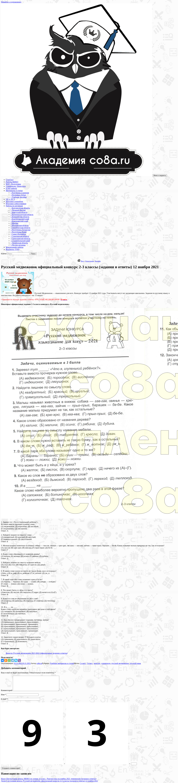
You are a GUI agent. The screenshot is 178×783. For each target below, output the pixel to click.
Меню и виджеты (160, 175)
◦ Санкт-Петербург (18, 234)
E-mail (4, 699)
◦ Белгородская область (20, 208)
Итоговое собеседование (16, 204)
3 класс (90, 663)
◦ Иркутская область (19, 212)
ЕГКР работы (11, 188)
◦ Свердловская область (20, 238)
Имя (3, 695)
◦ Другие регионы (18, 245)
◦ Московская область (19, 225)
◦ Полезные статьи (18, 195)
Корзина (98, 261)
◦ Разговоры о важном (20, 193)
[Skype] (16, 660)
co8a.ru (39, 663)
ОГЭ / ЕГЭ (10, 199)
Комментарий (6, 690)
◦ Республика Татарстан (20, 230)
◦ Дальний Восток (18, 210)
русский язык (135, 663)
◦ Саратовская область (20, 236)
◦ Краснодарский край (20, 219)
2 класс (83, 663)
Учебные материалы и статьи (62, 663)
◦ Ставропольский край (20, 241)
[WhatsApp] (9, 660)
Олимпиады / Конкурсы (16, 186)
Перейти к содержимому (11, 2)
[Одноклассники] (5, 660)
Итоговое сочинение (14, 201)
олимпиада (105, 663)
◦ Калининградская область (22, 215)
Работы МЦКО (12, 182)
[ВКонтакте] (2, 660)
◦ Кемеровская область (20, 217)
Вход (82, 261)
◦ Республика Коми (19, 232)
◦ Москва (14, 223)
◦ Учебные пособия (19, 197)
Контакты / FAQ (12, 249)
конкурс (97, 663)
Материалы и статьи (14, 191)
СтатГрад (9, 180)
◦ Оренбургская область (20, 228)
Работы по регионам (14, 206)
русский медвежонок (120, 663)
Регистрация (89, 261)
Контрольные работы (14, 247)
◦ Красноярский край (19, 221)
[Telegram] (12, 660)
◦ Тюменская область (19, 243)
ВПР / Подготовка (13, 184)
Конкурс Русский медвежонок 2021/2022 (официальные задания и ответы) (36, 653)
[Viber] (19, 660)
